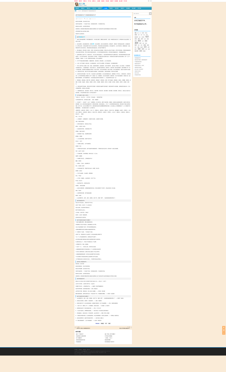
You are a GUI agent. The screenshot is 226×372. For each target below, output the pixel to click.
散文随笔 (116, 1)
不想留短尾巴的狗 (138, 61)
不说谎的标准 (78, 341)
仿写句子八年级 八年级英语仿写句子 (83, 328)
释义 (144, 51)
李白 (141, 45)
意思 (146, 41)
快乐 (142, 40)
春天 (138, 45)
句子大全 (89, 1)
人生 (143, 32)
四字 (142, 38)
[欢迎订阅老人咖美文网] (151, 1)
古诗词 (143, 37)
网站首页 (76, 1)
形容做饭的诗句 (138, 57)
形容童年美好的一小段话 (139, 65)
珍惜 (93, 44)
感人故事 (120, 1)
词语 (139, 49)
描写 (136, 45)
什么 (146, 32)
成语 (136, 42)
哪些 (139, 38)
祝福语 (142, 47)
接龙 (146, 43)
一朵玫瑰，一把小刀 (108, 337)
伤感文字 (111, 1)
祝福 (138, 47)
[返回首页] (223, 327)
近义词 (136, 51)
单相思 (80, 37)
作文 (138, 34)
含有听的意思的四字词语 (80, 339)
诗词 (146, 49)
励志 (147, 34)
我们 (140, 43)
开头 (136, 40)
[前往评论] (223, 330)
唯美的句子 (81, 18)
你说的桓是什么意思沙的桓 (81, 336)
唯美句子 (80, 1)
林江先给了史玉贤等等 (139, 69)
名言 (136, 38)
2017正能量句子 (79, 337)
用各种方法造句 (138, 71)
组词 (145, 47)
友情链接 (80, 349)
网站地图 (101, 351)
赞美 (149, 49)
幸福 (148, 38)
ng (135, 33)
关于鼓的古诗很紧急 (108, 336)
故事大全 (94, 1)
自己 (135, 49)
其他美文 (103, 1)
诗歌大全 (85, 1)
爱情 (148, 45)
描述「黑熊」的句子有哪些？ (110, 334)
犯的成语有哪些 (108, 339)
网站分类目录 (93, 351)
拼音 (143, 43)
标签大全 (88, 349)
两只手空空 (137, 73)
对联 (145, 38)
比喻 (145, 45)
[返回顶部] (223, 333)
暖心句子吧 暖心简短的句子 (125, 328)
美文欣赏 (107, 1)
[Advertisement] (35, 364)
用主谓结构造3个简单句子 (109, 341)
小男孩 (150, 350)
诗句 (143, 49)
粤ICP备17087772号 (106, 351)
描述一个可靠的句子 (79, 334)
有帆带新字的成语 (138, 67)
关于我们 (76, 349)
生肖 (135, 47)
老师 (148, 47)
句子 (84, 37)
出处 (141, 34)
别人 (144, 34)
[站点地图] (148, 1)
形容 (139, 41)
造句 (141, 51)
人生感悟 (98, 1)
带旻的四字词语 (138, 74)
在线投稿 (84, 349)
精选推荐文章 (98, 351)
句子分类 (125, 1)
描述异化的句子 (138, 63)
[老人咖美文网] (80, 2)
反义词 (136, 37)
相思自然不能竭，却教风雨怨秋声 (141, 59)
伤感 (136, 34)
